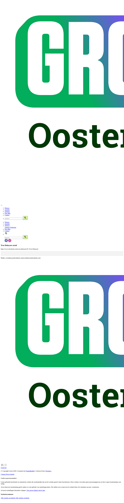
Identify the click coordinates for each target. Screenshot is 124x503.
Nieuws (7, 208)
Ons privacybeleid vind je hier (36, 490)
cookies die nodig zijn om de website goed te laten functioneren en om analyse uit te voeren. (43, 500)
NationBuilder (30, 471)
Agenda (7, 210)
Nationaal (13, 227)
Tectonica (48, 471)
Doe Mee (7, 213)
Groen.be (3, 468)
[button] (6, 234)
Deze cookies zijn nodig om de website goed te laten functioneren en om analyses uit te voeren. (40, 498)
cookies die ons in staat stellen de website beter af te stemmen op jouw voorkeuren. (34, 502)
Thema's (7, 211)
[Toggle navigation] (1, 205)
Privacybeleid (10, 474)
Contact (7, 215)
